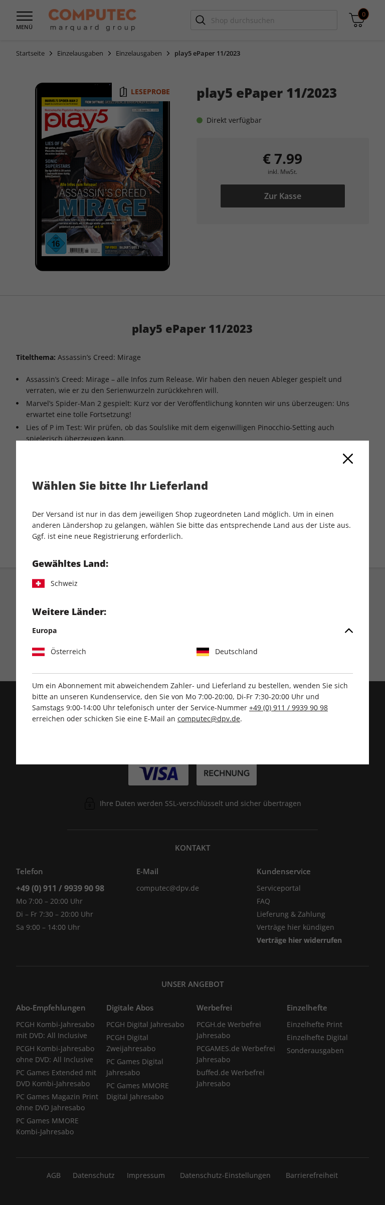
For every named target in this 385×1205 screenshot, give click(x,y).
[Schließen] (348, 459)
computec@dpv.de (208, 718)
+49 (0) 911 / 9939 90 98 (288, 707)
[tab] (192, 631)
